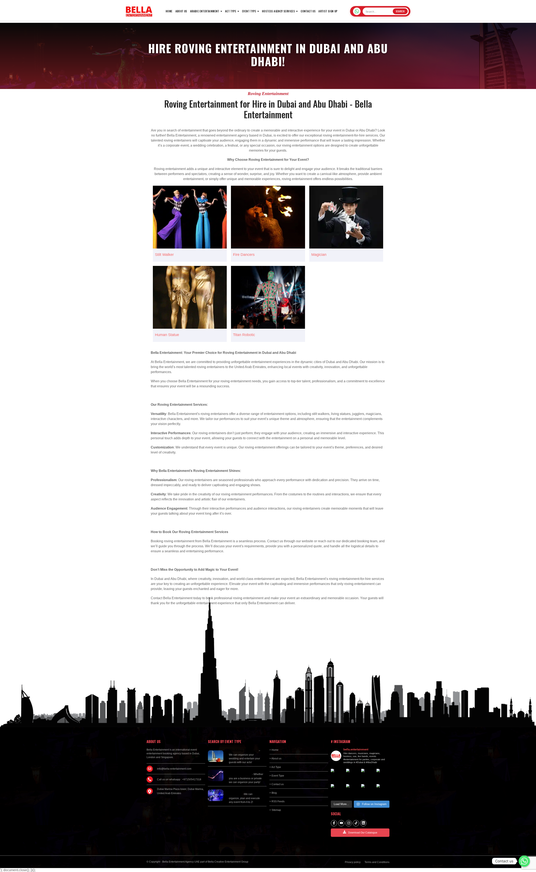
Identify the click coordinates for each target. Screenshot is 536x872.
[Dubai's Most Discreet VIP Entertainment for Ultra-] (352, 790)
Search (400, 11)
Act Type (230, 11)
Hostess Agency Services (278, 11)
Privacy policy (353, 862)
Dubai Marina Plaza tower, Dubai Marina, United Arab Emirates (180, 791)
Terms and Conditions (377, 862)
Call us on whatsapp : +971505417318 (179, 779)
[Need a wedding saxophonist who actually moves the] (337, 775)
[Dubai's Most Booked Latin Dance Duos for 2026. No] (383, 790)
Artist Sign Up (328, 11)
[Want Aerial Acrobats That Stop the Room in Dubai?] (367, 790)
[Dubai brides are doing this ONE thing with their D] (337, 790)
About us (181, 11)
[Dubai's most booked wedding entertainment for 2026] (367, 775)
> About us (275, 758)
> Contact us (276, 784)
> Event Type (276, 775)
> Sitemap (275, 810)
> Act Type (275, 767)
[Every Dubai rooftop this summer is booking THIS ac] (383, 775)
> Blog (273, 792)
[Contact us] (524, 861)
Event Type (249, 11)
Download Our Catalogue (362, 832)
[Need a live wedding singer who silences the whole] (352, 775)
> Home (273, 749)
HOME (169, 11)
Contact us (308, 11)
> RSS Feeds (277, 801)
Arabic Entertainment (204, 11)
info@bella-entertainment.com (174, 768)
